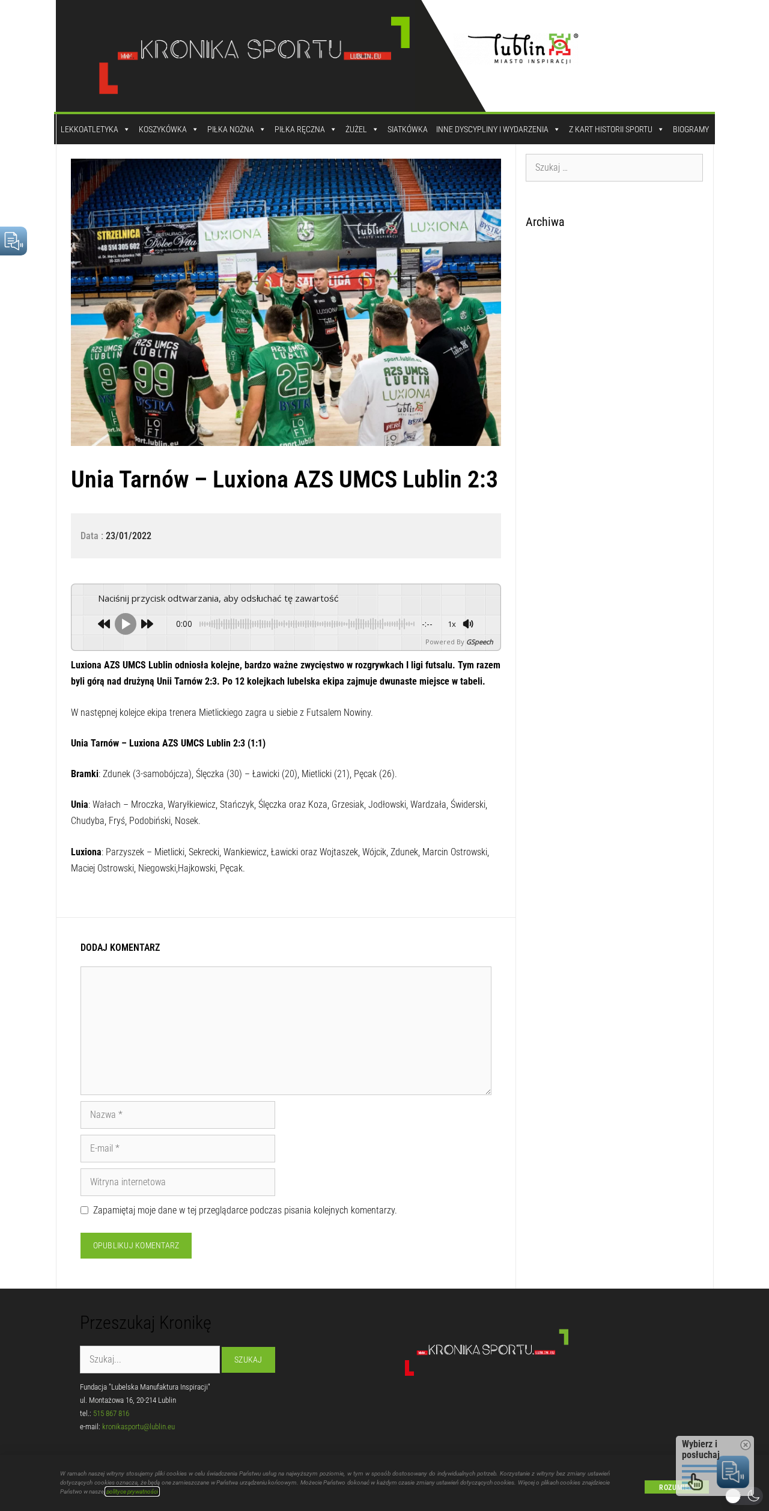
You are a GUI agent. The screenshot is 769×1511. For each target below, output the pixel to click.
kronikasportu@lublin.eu (138, 1426)
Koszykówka (163, 129)
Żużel (356, 129)
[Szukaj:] (615, 167)
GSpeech (479, 641)
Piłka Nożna (230, 129)
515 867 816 (111, 1413)
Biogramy (691, 129)
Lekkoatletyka (89, 129)
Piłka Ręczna (300, 129)
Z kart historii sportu (610, 129)
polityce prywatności (132, 1491)
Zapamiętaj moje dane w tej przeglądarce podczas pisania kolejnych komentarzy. (245, 1210)
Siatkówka (408, 129)
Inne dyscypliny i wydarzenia (492, 129)
